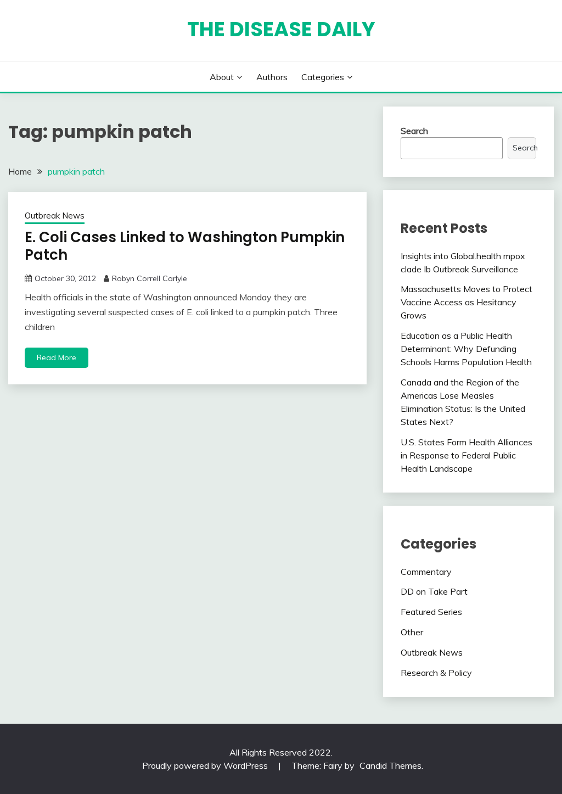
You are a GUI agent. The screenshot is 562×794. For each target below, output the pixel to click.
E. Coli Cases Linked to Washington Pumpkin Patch (185, 246)
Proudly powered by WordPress (206, 765)
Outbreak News (55, 215)
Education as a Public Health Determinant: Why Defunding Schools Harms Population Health (466, 348)
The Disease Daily (281, 29)
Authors (272, 76)
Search (414, 130)
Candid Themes (390, 765)
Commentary (426, 571)
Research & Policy (436, 672)
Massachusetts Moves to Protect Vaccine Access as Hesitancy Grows (466, 302)
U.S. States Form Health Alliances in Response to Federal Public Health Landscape (466, 455)
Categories (322, 76)
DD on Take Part (434, 591)
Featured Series (431, 611)
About (222, 76)
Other (412, 632)
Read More (56, 357)
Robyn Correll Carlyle (149, 278)
